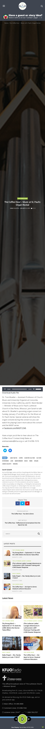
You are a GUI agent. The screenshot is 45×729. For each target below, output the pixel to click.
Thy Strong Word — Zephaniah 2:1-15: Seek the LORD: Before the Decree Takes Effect (26, 554)
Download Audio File (10, 393)
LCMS (11, 461)
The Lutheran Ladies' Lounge (21, 560)
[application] (22, 389)
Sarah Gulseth (14, 208)
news (30, 461)
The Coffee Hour (22, 198)
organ (36, 461)
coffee (21, 458)
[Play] (5, 389)
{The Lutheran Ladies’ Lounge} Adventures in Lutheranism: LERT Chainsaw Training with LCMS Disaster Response (26, 565)
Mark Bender (19, 461)
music (26, 461)
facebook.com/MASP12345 (15, 428)
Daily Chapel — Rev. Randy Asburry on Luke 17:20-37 (11, 656)
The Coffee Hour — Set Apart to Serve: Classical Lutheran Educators (24, 588)
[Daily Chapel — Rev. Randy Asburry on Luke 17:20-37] (7, 576)
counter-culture (29, 458)
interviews (5, 461)
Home (6, 23)
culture (38, 458)
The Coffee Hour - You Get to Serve (22, 514)
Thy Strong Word (18, 550)
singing (15, 464)
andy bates (13, 458)
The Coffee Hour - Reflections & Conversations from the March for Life (22, 524)
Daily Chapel (16, 573)
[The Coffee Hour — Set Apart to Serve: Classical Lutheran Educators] (7, 587)
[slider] (39, 389)
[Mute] (34, 389)
